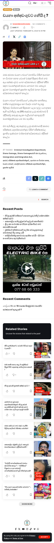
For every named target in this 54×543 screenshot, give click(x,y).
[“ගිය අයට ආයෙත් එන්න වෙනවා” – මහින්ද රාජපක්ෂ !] (42, 491)
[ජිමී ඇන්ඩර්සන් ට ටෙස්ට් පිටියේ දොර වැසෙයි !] (42, 350)
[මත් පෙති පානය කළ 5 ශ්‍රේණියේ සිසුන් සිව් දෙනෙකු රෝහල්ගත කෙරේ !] (42, 370)
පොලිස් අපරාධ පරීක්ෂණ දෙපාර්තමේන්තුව (29, 164)
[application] (27, 268)
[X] (19, 529)
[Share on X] (14, 36)
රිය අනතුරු (39, 391)
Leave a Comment (40, 189)
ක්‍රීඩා (44, 354)
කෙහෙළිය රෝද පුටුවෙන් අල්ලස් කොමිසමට (24, 221)
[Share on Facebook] (8, 36)
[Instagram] (27, 529)
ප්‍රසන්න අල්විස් (8, 167)
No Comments (39, 24)
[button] (27, 268)
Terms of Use (18, 538)
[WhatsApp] (38, 529)
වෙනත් (38, 479)
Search (44, 199)
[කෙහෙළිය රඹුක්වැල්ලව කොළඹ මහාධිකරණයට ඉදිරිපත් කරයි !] (42, 449)
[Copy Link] (19, 36)
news (38, 473)
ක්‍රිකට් (38, 354)
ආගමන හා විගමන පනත (39, 160)
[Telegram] (34, 529)
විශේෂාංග (39, 476)
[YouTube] (23, 529)
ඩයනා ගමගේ (8, 164)
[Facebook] (15, 529)
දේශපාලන (7, 9)
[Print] (24, 36)
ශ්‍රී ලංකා (16, 9)
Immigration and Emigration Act (17, 157)
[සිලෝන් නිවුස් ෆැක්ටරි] (6, 3)
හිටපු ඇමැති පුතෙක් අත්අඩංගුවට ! (16, 386)
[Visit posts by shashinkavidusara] (6, 27)
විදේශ (38, 357)
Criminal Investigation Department (29, 150)
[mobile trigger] (48, 3)
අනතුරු (38, 388)
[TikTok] (30, 529)
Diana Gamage (9, 153)
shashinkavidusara (21, 24)
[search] (30, 3)
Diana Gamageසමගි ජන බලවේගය (32, 153)
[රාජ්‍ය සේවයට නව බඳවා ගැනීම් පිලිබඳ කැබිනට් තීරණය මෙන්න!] (42, 430)
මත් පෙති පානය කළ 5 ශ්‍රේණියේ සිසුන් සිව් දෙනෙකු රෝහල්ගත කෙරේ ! (18, 367)
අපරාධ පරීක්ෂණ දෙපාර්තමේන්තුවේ (16, 160)
